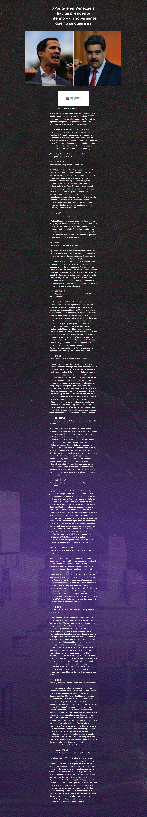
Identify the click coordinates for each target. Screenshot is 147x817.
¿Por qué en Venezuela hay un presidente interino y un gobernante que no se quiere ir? (73, 16)
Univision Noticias (70, 108)
